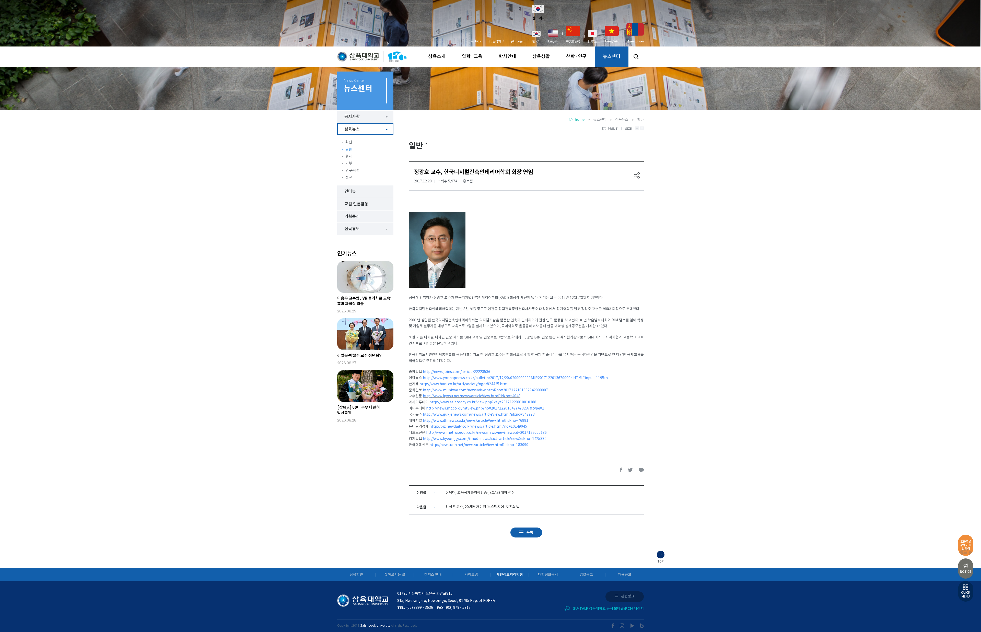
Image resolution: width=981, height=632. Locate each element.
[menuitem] (536, 37)
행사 (348, 157)
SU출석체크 (496, 41)
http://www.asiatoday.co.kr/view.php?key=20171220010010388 (482, 402)
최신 (348, 142)
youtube (632, 625)
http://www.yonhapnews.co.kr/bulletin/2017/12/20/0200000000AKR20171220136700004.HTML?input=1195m (515, 378)
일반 (348, 149)
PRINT (613, 128)
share (637, 175)
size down (642, 128)
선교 (348, 177)
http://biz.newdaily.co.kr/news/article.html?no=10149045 (478, 427)
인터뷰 (350, 191)
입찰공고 (586, 574)
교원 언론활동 (356, 204)
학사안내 (507, 56)
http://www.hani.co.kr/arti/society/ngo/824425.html (463, 384)
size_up (637, 128)
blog (642, 625)
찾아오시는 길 (394, 574)
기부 (348, 163)
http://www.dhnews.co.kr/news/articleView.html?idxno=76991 (475, 421)
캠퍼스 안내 (433, 574)
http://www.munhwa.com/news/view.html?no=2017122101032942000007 (485, 390)
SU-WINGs (473, 41)
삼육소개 (437, 56)
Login (520, 41)
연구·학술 (352, 171)
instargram (622, 625)
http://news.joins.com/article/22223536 (456, 372)
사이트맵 (471, 574)
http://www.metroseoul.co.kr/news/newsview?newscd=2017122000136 (486, 433)
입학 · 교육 (472, 56)
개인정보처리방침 (509, 574)
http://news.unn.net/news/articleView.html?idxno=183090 (478, 445)
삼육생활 (541, 56)
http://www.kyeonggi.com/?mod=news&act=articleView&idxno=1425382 (484, 439)
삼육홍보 (352, 228)
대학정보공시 (548, 574)
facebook (621, 469)
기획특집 (352, 216)
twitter (630, 469)
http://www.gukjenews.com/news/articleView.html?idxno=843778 (479, 415)
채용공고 (624, 574)
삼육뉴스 (621, 120)
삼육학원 (356, 574)
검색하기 (636, 56)
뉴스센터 (611, 56)
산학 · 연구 (576, 56)
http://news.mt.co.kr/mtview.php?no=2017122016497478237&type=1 (485, 408)
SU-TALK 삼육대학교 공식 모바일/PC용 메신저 (608, 608)
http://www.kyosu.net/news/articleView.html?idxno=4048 (471, 396)
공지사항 (352, 116)
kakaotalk (641, 469)
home (580, 120)
